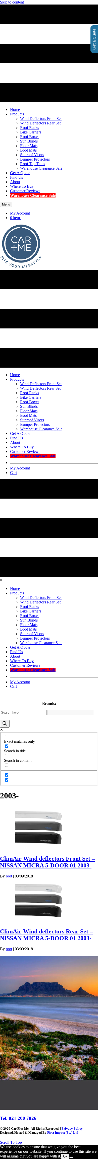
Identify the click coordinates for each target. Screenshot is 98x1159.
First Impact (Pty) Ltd (62, 1132)
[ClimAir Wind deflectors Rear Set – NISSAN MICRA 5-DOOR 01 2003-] (37, 921)
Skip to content (12, 2)
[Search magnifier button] (5, 724)
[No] (71, 1157)
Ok (65, 1156)
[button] (11, 1142)
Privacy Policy (72, 1128)
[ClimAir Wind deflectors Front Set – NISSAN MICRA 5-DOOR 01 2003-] (37, 848)
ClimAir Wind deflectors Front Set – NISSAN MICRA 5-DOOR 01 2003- (47, 862)
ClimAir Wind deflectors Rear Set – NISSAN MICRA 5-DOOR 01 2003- (46, 934)
